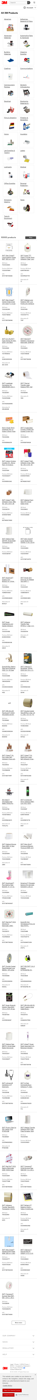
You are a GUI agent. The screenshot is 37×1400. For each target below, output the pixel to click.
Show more (18, 1322)
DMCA (12, 1366)
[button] (22, 1395)
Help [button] (5, 1354)
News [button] (5, 1342)
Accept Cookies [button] (8, 1395)
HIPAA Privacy (24, 1364)
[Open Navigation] (34, 3)
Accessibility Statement (22, 1366)
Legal (11, 1364)
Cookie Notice (7, 1386)
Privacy (17, 1364)
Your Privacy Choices (16, 1368)
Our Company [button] (9, 1336)
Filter (30, 237)
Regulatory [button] (8, 1348)
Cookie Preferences (15, 1369)
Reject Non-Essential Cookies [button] (12, 1390)
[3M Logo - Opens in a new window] (4, 2)
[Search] (28, 2)
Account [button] (30, 8)
